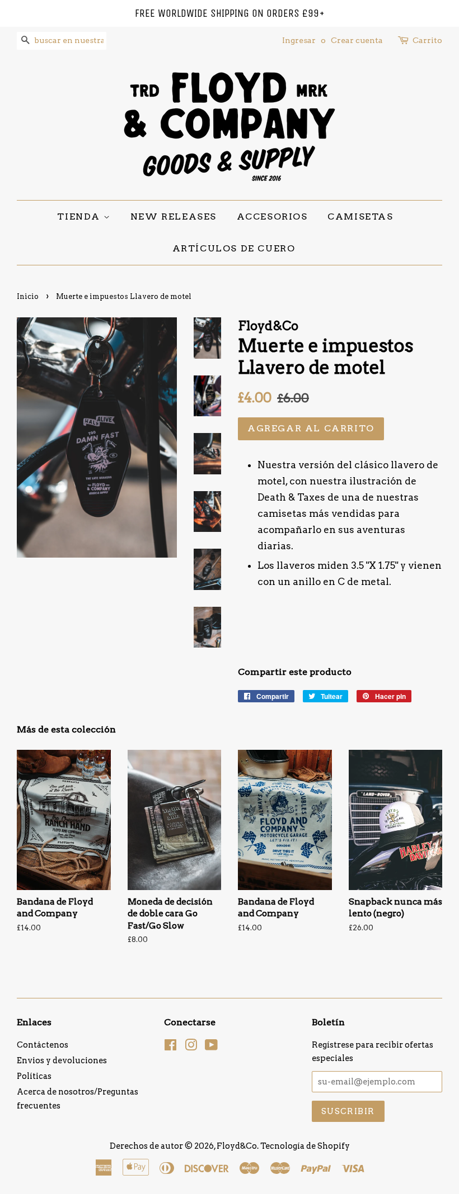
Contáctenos (42, 1045)
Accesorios (272, 216)
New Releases (173, 216)
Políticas (34, 1076)
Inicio (28, 296)
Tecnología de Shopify (305, 1146)
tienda (80, 216)
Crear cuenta (357, 40)
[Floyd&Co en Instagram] (191, 1047)
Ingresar (299, 40)
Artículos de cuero (234, 248)
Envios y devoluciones (62, 1060)
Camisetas (360, 216)
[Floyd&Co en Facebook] (170, 1047)
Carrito (427, 40)
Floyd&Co (237, 1146)
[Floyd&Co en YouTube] (211, 1047)
